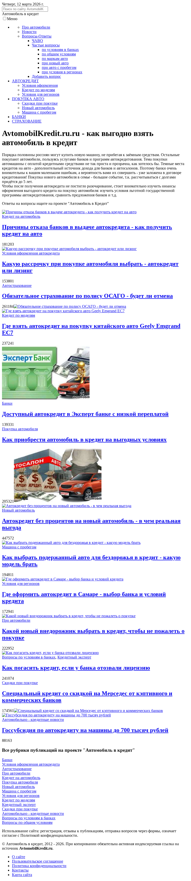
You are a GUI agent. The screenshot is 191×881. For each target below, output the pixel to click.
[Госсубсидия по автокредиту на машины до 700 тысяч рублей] (56, 715)
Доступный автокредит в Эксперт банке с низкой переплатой (85, 414)
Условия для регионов (21, 583)
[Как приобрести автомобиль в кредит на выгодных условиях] (57, 501)
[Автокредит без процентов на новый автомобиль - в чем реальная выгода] (66, 506)
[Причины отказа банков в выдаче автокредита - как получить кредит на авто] (69, 212)
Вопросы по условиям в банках (28, 657)
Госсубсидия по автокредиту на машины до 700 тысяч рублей (85, 730)
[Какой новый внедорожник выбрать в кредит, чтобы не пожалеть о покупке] (69, 616)
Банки (7, 403)
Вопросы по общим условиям (27, 822)
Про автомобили (16, 620)
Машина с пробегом (19, 547)
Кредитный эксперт (74, 657)
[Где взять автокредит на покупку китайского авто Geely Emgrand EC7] (63, 311)
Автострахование (17, 285)
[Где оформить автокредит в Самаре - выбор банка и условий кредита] (62, 579)
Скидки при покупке (20, 683)
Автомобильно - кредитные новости (33, 719)
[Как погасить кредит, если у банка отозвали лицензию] (50, 653)
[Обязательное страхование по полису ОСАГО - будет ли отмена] (70, 306)
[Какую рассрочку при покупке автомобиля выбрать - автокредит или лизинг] (69, 249)
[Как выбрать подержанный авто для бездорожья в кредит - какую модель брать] (71, 542)
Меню (12, 19)
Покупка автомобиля (20, 429)
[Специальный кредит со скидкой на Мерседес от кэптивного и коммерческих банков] (88, 710)
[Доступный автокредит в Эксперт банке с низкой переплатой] (46, 399)
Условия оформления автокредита (31, 253)
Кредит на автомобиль (21, 216)
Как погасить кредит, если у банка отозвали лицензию (76, 667)
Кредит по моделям (18, 315)
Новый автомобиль (18, 510)
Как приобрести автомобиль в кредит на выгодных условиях (84, 439)
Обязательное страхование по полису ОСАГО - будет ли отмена (87, 296)
